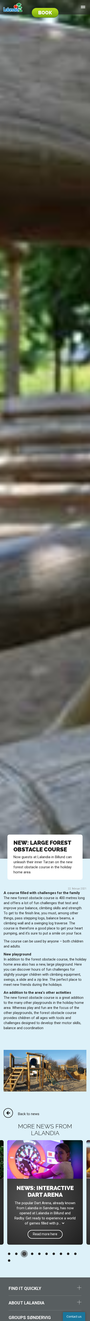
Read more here (45, 1234)
